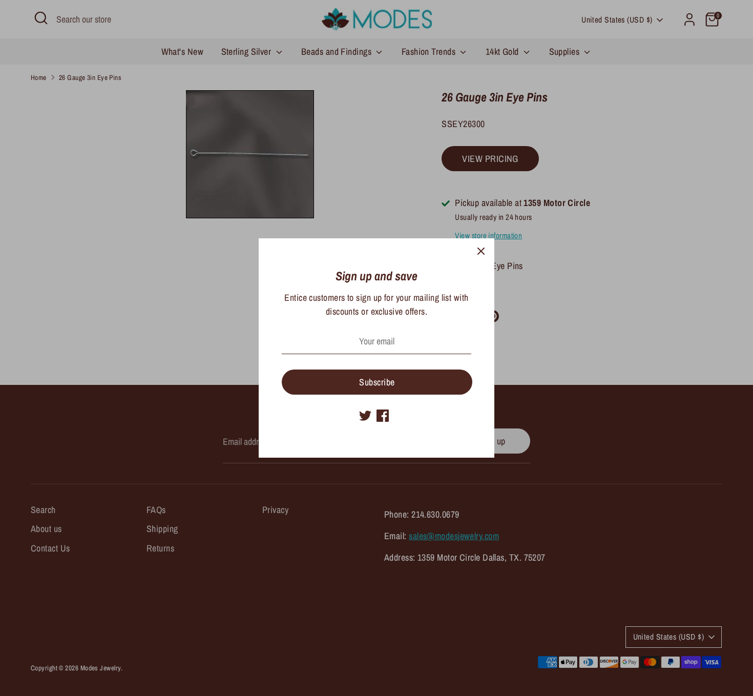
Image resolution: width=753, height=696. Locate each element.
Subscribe (376, 382)
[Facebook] (382, 416)
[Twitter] (365, 416)
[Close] (481, 251)
